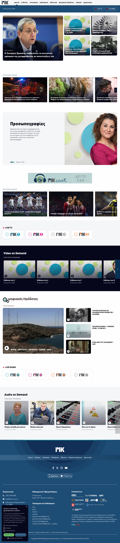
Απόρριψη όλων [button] (20, 534)
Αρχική (30, 457)
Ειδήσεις (38, 457)
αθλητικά (53, 2)
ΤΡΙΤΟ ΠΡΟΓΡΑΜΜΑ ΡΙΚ (40, 521)
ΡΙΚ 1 (34, 507)
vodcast (79, 2)
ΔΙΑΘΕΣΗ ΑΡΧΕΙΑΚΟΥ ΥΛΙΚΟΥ (42, 532)
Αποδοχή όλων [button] (9, 534)
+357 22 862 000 (10, 495)
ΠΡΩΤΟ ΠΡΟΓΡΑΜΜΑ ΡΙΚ (40, 517)
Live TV (8, 228)
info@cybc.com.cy (11, 499)
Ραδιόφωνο (55, 457)
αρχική (16, 2)
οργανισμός (87, 2)
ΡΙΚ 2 (34, 509)
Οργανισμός (88, 457)
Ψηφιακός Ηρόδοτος (75, 457)
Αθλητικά (64, 457)
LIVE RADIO (10, 367)
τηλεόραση (34, 2)
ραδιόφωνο (44, 2)
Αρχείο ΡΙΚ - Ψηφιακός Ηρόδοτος (43, 498)
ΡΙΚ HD (34, 512)
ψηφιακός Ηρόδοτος (66, 2)
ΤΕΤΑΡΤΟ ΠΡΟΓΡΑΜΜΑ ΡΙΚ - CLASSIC (44, 524)
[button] (4, 525)
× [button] (26, 506)
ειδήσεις (24, 2)
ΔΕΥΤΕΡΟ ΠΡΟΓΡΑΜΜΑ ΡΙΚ (41, 519)
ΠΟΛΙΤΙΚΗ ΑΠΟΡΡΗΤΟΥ (28, 532)
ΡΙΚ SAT (35, 514)
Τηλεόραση (46, 457)
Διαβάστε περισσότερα (16, 522)
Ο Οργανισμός (36, 495)
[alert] (15, 523)
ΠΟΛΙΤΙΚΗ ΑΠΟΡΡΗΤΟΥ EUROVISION (59, 532)
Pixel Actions (79, 538)
